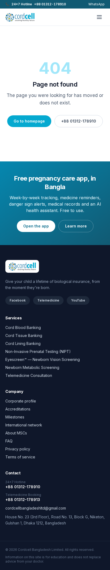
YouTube (78, 300)
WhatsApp (96, 4)
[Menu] (99, 17)
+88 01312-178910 (78, 121)
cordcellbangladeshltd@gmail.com (35, 508)
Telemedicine (48, 300)
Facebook (18, 300)
